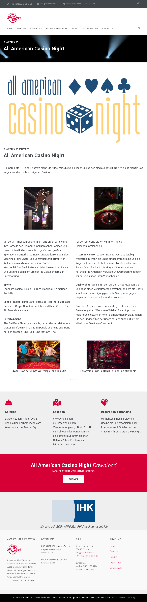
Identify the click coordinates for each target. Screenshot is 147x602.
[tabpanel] (38, 357)
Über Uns (21, 28)
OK (113, 597)
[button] (73, 479)
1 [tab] (67, 379)
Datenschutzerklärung (125, 597)
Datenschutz (116, 568)
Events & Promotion (56, 28)
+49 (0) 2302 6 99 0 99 (87, 556)
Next (137, 359)
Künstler (35, 28)
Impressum (115, 562)
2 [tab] (70, 379)
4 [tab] (76, 379)
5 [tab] (79, 379)
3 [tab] (73, 379)
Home (9, 28)
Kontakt (106, 28)
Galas (75, 28)
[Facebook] (137, 3)
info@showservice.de (49, 4)
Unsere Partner (90, 28)
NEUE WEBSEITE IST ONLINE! (54, 559)
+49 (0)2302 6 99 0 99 (21, 4)
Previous (9, 359)
